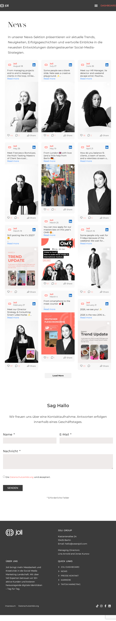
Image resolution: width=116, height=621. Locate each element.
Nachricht (11, 451)
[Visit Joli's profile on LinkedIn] (9, 64)
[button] (96, 5)
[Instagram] (101, 606)
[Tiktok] (97, 606)
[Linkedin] (109, 606)
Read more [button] (13, 78)
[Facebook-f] (105, 606)
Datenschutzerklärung (22, 477)
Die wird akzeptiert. (28, 477)
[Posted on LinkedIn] (34, 65)
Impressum (10, 606)
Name (8, 434)
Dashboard (108, 5)
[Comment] (15, 292)
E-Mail (65, 434)
